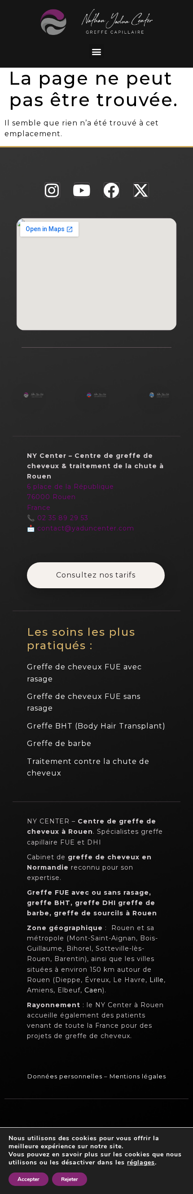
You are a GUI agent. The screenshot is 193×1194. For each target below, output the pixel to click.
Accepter (28, 1179)
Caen (93, 990)
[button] (96, 51)
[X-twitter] (141, 190)
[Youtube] (82, 190)
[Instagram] (52, 190)
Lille (156, 980)
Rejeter (69, 1179)
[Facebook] (111, 190)
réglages (141, 1163)
